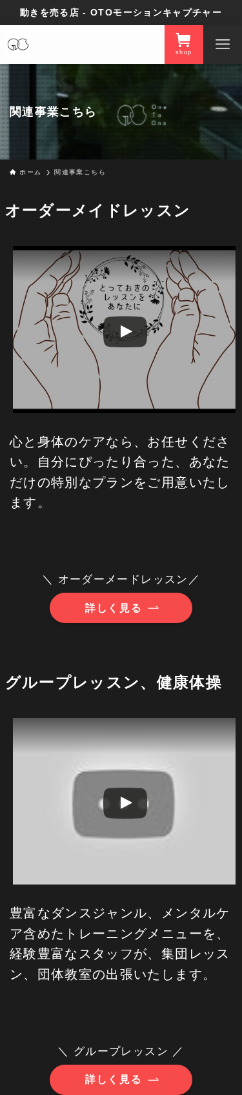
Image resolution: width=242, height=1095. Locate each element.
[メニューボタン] (222, 44)
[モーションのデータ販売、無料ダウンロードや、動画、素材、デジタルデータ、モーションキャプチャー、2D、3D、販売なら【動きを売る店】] (18, 44)
